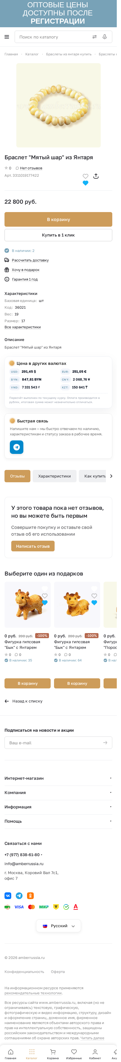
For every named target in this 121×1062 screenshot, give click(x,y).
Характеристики (54, 476)
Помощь (13, 821)
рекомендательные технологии (33, 993)
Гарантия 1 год (25, 279)
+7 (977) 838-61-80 (22, 854)
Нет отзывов (31, 168)
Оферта (58, 971)
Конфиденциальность (24, 971)
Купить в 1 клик (58, 234)
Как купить (95, 476)
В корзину (58, 219)
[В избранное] (85, 175)
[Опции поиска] (93, 37)
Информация (18, 806)
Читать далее (92, 1038)
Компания (15, 792)
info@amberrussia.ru (24, 863)
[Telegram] (19, 895)
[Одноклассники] (30, 895)
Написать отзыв (33, 546)
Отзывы (17, 476)
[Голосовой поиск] (106, 37)
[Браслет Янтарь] (58, 105)
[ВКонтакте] (8, 895)
